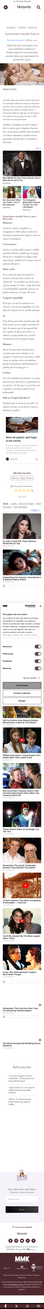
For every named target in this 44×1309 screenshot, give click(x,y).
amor (14, 503)
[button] (6, 7)
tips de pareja (20, 506)
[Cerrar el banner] (40, 606)
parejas (21, 116)
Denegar (22, 701)
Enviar (22, 1208)
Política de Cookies (25, 1274)
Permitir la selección (22, 693)
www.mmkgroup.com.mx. (15, 1283)
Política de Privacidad (11, 1274)
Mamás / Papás (17, 28)
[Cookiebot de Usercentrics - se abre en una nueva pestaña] (26, 606)
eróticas (6, 285)
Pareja (32, 28)
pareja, (16, 131)
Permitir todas (22, 685)
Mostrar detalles (30, 678)
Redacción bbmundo (15, 40)
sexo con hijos (26, 503)
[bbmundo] (23, 7)
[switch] (38, 654)
